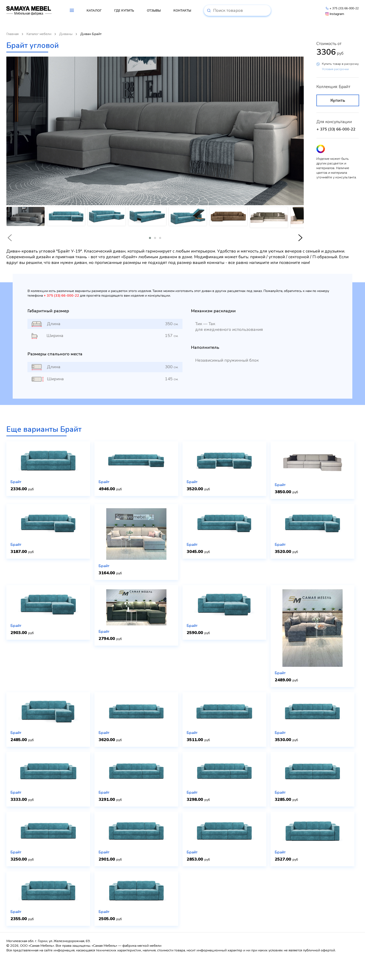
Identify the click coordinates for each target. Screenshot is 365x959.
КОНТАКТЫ (182, 10)
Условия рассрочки (335, 69)
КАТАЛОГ (94, 10)
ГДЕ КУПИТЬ (124, 10)
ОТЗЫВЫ (154, 10)
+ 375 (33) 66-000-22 (344, 8)
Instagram (337, 14)
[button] (150, 238)
